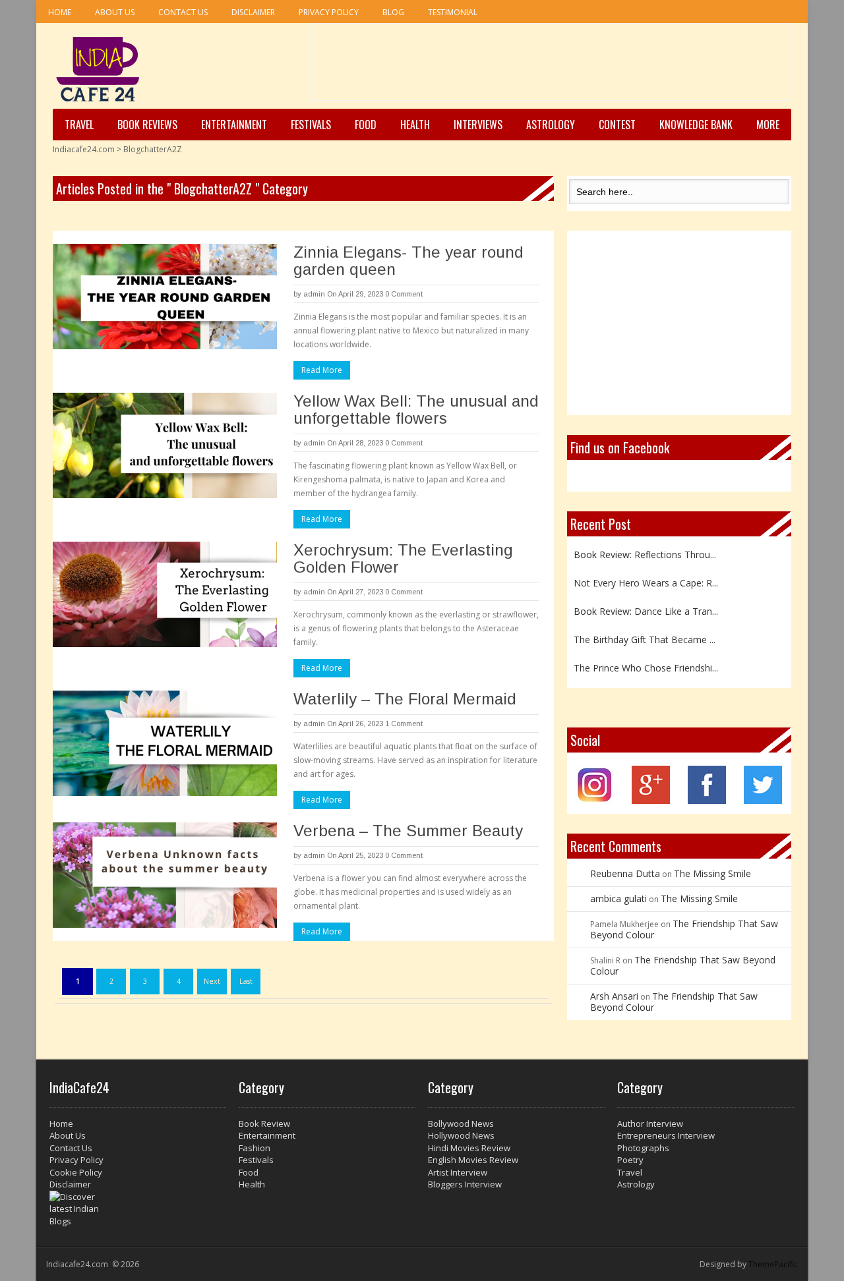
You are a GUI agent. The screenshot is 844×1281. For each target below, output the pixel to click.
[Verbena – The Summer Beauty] (165, 875)
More (767, 124)
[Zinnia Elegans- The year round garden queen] (165, 296)
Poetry (630, 1160)
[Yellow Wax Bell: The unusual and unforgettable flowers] (165, 445)
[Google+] (651, 800)
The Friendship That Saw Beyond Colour (684, 929)
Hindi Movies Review (469, 1148)
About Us (115, 12)
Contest (617, 124)
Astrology (550, 124)
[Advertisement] (551, 66)
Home (59, 12)
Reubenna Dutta (625, 873)
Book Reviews (147, 124)
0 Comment (404, 294)
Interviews (478, 124)
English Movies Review (473, 1160)
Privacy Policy (329, 12)
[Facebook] (707, 800)
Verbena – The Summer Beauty (408, 831)
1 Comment (404, 723)
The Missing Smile (712, 873)
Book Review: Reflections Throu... (645, 546)
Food (366, 124)
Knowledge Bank (696, 124)
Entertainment (234, 124)
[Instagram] (595, 800)
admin (314, 294)
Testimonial (452, 12)
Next (212, 981)
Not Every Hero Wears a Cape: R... (646, 575)
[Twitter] (763, 800)
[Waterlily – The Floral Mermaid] (165, 743)
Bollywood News (461, 1123)
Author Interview (650, 1123)
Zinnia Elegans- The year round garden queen (408, 260)
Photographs (643, 1148)
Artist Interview (457, 1172)
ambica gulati (618, 898)
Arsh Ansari (614, 996)
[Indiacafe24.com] (98, 69)
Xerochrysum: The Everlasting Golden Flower (403, 558)
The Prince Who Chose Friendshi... (646, 660)
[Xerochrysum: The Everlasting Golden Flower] (165, 594)
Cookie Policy (75, 1172)
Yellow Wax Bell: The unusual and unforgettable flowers (416, 409)
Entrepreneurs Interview (666, 1135)
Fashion (254, 1148)
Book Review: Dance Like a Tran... (646, 603)
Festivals (311, 124)
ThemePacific (773, 1264)
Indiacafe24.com (84, 149)
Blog (393, 12)
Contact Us (183, 12)
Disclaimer (253, 12)
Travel (79, 124)
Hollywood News (461, 1135)
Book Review (264, 1123)
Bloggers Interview (465, 1184)
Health (415, 124)
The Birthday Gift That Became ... (644, 631)
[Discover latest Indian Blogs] (137, 1209)
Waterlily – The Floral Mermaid (404, 699)
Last (246, 981)
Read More (321, 370)
